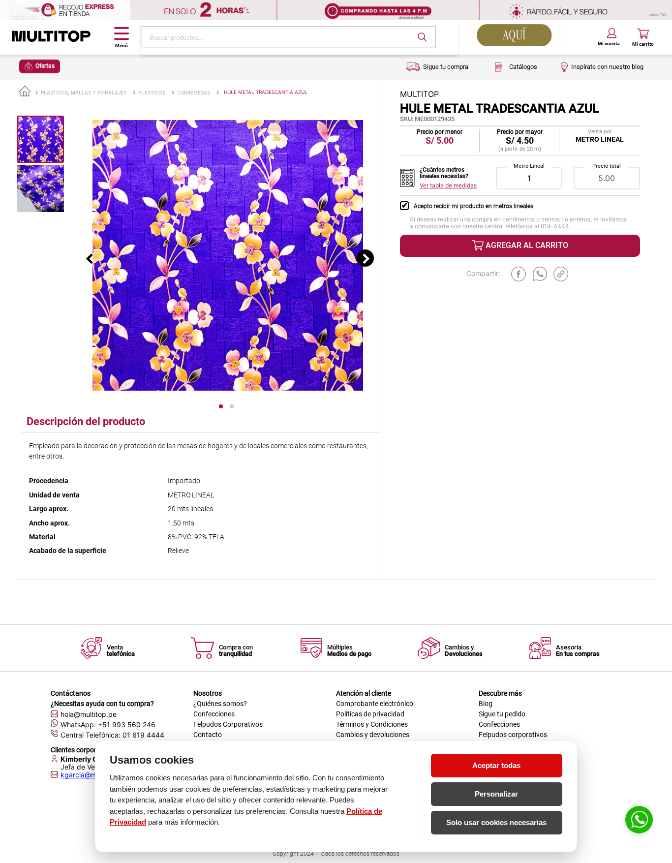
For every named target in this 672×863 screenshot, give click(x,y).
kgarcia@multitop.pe (94, 775)
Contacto (207, 735)
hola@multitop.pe (89, 714)
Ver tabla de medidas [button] (448, 185)
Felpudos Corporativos (228, 724)
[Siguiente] (365, 258)
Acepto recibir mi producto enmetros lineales (473, 206)
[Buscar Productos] (422, 37)
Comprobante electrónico (374, 704)
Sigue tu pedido (502, 714)
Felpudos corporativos (513, 735)
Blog (485, 704)
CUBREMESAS (193, 92)
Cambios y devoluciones (372, 735)
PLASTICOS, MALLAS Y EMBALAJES (83, 92)
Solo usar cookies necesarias (496, 822)
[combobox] (288, 37)
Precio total (606, 166)
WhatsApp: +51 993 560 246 (108, 724)
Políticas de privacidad (370, 714)
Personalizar (496, 794)
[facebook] (518, 274)
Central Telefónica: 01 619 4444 (112, 735)
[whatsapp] (540, 274)
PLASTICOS (151, 92)
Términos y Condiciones (372, 724)
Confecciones (214, 714)
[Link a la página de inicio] (25, 92)
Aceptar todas (496, 765)
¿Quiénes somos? (220, 704)
